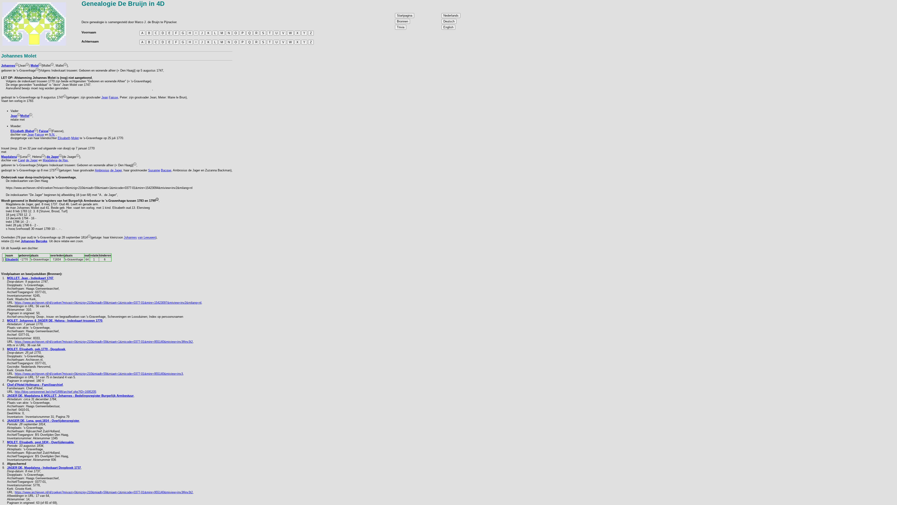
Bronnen (402, 21)
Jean (104, 97)
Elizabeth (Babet (22, 131)
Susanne (154, 170)
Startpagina (404, 15)
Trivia (400, 27)
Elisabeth (64, 138)
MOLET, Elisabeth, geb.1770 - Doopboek (36, 349)
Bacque (166, 170)
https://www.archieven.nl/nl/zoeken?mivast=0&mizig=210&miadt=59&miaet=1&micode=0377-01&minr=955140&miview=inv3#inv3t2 (104, 341)
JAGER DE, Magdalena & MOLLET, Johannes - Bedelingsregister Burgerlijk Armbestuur (70, 395)
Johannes (8, 65)
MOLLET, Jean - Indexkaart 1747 (30, 278)
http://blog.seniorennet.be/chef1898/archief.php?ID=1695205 (55, 391)
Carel (21, 160)
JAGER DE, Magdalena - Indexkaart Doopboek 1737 (44, 467)
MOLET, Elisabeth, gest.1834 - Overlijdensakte (40, 442)
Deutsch (449, 21)
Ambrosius (102, 170)
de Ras (63, 160)
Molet (35, 65)
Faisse (113, 97)
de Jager (52, 157)
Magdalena (9, 157)
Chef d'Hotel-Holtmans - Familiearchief (35, 384)
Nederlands (451, 15)
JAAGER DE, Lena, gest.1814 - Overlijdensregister (43, 420)
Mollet (24, 116)
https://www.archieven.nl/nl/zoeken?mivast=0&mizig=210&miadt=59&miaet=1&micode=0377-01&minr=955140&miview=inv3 (99, 373)
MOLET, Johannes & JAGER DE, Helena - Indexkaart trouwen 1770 (54, 320)
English (448, 27)
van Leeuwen (147, 237)
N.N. (52, 134)
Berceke (41, 241)
